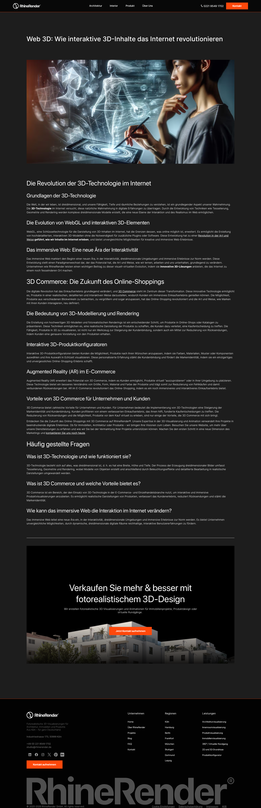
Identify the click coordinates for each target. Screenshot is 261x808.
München (169, 744)
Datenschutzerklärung (190, 806)
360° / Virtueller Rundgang (215, 744)
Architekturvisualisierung (214, 721)
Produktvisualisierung (212, 733)
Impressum (212, 806)
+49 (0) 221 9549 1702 (39, 743)
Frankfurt (169, 738)
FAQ (130, 744)
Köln (167, 721)
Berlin (167, 733)
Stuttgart (169, 749)
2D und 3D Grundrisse (213, 749)
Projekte (132, 733)
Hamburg (169, 727)
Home (131, 721)
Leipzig (168, 760)
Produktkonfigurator (212, 755)
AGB (224, 806)
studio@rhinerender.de (39, 747)
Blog (130, 738)
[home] (42, 6)
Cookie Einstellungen (163, 806)
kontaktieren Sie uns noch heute (65, 433)
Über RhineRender (136, 727)
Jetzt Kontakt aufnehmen (130, 631)
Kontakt (237, 5)
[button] (96, 6)
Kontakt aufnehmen (44, 764)
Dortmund (170, 755)
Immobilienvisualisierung (214, 738)
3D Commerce (127, 291)
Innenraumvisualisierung (214, 727)
